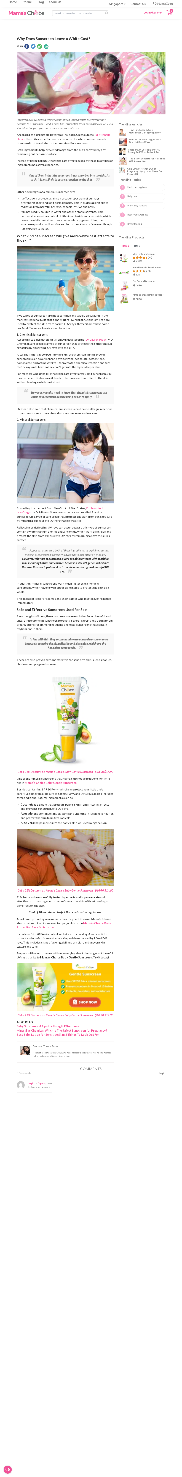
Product (27, 2)
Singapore (116, 4)
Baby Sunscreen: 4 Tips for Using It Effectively (48, 1026)
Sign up (42, 1083)
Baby (137, 245)
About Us (55, 2)
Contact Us (138, 4)
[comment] (46, 46)
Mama (125, 245)
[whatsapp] (39, 46)
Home (13, 2)
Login (162, 1073)
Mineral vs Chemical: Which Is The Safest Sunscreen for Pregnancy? (62, 1030)
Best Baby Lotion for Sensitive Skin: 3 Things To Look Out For (58, 1034)
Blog (41, 2)
